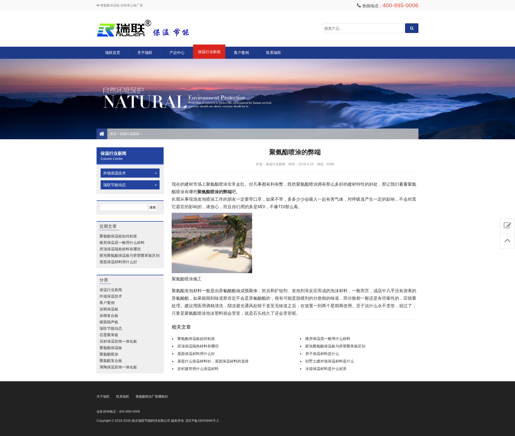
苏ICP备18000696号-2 (202, 421)
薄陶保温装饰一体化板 (118, 367)
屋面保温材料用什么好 (118, 262)
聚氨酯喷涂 (109, 354)
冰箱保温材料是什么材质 (326, 369)
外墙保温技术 (130, 173)
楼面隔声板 (109, 322)
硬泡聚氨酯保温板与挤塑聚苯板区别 (130, 255)
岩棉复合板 (109, 315)
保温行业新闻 (209, 52)
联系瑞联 (273, 52)
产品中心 (177, 52)
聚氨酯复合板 (111, 360)
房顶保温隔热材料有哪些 (120, 249)
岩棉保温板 (109, 309)
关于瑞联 (144, 52)
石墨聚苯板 (109, 335)
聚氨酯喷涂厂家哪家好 (152, 396)
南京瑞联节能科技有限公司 (150, 28)
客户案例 (241, 52)
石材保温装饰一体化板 (118, 341)
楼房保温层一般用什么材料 (122, 242)
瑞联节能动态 (130, 185)
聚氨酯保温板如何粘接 (118, 236)
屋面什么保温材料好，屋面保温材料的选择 (213, 361)
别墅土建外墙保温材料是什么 (329, 361)
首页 (113, 134)
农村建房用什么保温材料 (198, 369)
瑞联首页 (112, 52)
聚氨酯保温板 (111, 348)
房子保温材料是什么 (322, 353)
